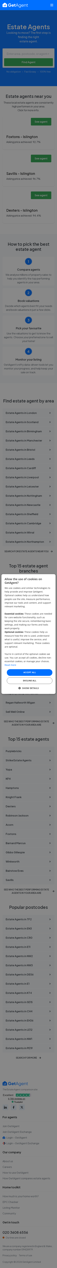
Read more (10, 665)
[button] (28, 688)
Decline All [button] (29, 680)
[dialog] (28, 634)
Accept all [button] (29, 672)
